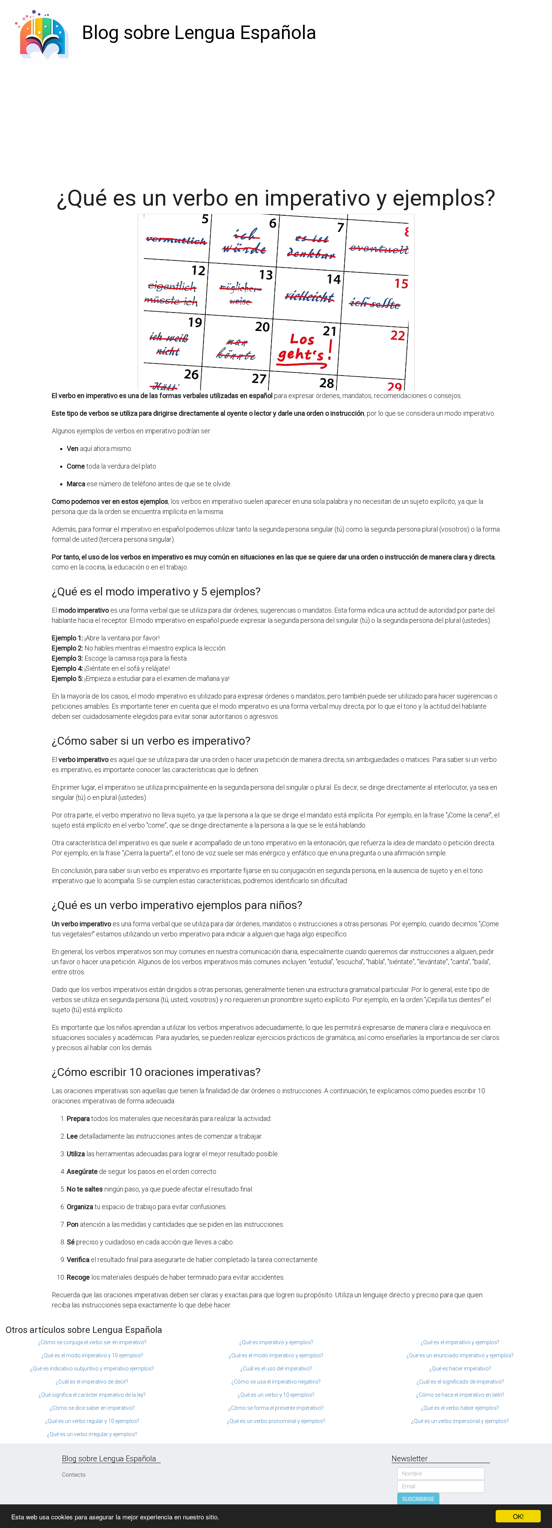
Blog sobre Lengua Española (199, 33)
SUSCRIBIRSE (418, 1499)
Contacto (74, 1474)
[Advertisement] (276, 121)
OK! (518, 1516)
